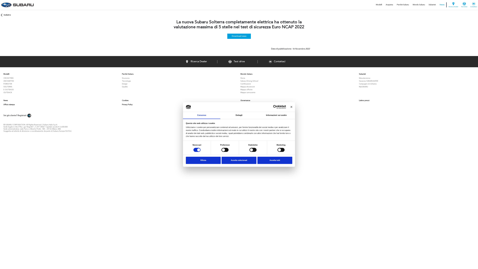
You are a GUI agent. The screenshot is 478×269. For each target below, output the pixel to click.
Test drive (464, 6)
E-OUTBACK (8, 90)
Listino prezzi (364, 100)
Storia (242, 78)
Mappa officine (246, 90)
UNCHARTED (8, 81)
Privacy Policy (127, 104)
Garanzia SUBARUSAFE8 (368, 81)
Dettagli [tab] (239, 115)
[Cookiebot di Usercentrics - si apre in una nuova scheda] (275, 107)
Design (124, 84)
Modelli (379, 5)
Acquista (389, 5)
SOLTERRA (7, 87)
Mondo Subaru (419, 5)
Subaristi (432, 5)
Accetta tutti (274, 160)
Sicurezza (125, 78)
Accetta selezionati (239, 160)
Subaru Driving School (249, 81)
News (442, 5)
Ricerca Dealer (453, 6)
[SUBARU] (17, 4)
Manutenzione (364, 78)
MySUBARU (363, 87)
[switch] (225, 150)
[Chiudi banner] (291, 107)
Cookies (125, 100)
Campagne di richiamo (368, 84)
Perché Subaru (403, 5)
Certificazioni (245, 84)
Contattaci (473, 6)
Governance (245, 100)
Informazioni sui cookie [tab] (276, 115)
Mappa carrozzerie (247, 92)
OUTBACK (7, 92)
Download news (239, 36)
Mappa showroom (247, 87)
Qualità (125, 87)
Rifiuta (203, 160)
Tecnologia (126, 81)
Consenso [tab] (201, 115)
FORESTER (7, 84)
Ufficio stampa (9, 104)
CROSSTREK (8, 78)
